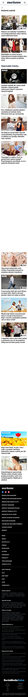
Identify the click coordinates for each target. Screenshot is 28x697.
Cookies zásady (7, 527)
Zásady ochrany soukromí (10, 517)
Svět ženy (5, 576)
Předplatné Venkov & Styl (10, 502)
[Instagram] (6, 492)
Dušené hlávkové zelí (6, 612)
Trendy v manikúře (5, 602)
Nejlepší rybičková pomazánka (8, 618)
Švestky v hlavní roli (16, 612)
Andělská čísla (5, 594)
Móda (3, 535)
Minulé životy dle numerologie (17, 602)
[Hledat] (24, 2)
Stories (4, 551)
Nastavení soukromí (8, 521)
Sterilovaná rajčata (18, 615)
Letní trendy (17, 595)
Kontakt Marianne (8, 505)
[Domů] (14, 2)
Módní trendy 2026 (10, 595)
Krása (4, 539)
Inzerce (4, 530)
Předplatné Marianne (9, 495)
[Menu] (3, 2)
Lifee (3, 582)
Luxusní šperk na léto (17, 607)
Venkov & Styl (6, 564)
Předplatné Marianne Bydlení (12, 498)
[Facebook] (3, 492)
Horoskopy (5, 554)
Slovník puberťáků (13, 592)
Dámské (20, 685)
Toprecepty (6, 585)
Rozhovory (5, 548)
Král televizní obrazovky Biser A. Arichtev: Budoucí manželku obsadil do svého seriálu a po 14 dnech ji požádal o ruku (14, 665)
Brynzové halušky (5, 619)
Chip (3, 579)
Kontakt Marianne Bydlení (10, 508)
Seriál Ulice (19, 604)
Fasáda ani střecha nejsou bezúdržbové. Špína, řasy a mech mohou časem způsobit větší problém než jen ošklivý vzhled (14, 643)
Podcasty (5, 558)
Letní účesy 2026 (8, 607)
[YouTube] (9, 492)
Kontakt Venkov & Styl (9, 511)
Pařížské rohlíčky (20, 616)
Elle (3, 572)
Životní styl (6, 542)
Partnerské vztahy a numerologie (9, 604)
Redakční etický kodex (9, 514)
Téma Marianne (7, 561)
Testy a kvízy (20, 592)
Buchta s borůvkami (15, 619)
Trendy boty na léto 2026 (13, 605)
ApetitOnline (6, 569)
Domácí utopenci (19, 618)
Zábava (4, 545)
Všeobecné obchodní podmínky (12, 524)
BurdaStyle (20, 686)
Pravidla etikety (5, 592)
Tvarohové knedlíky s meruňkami (9, 616)
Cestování (11, 594)
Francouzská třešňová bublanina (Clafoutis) (11, 613)
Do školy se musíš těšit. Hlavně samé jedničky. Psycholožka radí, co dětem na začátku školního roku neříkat (13, 638)
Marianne (20, 683)
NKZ (8, 686)
